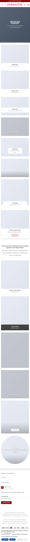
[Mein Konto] (24, 4)
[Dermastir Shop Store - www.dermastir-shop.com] (15, 5)
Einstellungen (7, 533)
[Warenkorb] (28, 4)
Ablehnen (12, 539)
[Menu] (2, 4)
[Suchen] (5, 4)
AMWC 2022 (8, 487)
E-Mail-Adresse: (4, 496)
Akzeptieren (5, 539)
